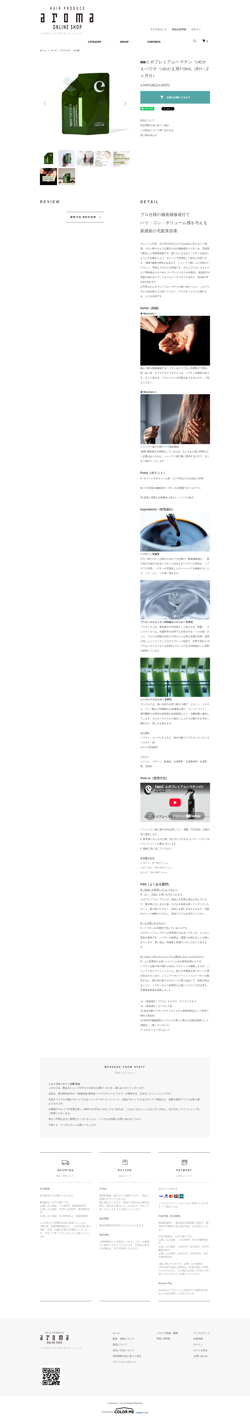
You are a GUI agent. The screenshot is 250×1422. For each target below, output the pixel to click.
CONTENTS (153, 41)
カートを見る (200, 1350)
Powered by (107, 1411)
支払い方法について (123, 1350)
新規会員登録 (179, 29)
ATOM (166, 1338)
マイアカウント (158, 29)
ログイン (196, 29)
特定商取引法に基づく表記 (154, 125)
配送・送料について (123, 1338)
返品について (147, 120)
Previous (45, 103)
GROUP (124, 41)
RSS (159, 1338)
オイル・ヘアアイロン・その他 (65, 50)
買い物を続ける (148, 135)
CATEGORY (94, 41)
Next (125, 103)
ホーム (43, 50)
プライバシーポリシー (125, 1361)
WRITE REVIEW (83, 217)
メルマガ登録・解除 (167, 1333)
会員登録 (198, 1338)
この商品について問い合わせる (157, 130)
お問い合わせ (200, 1356)
